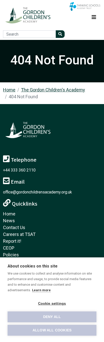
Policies (11, 254)
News (9, 220)
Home (9, 89)
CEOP (8, 248)
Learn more (41, 290)
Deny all (52, 317)
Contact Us (14, 227)
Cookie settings (52, 303)
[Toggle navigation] (94, 16)
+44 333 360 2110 (19, 170)
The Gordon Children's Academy (53, 89)
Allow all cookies (52, 330)
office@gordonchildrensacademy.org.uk (37, 192)
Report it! (12, 241)
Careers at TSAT (19, 234)
